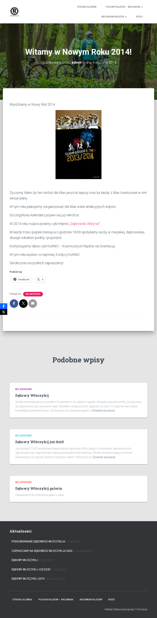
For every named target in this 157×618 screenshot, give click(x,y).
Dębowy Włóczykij (32, 395)
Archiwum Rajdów (113, 16)
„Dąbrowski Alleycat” (85, 224)
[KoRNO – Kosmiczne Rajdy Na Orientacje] (14, 11)
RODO (139, 16)
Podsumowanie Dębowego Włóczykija (38, 541)
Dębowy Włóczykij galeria (38, 488)
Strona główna (86, 7)
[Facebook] (3, 306)
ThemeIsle (141, 609)
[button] (142, 7)
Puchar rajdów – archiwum (123, 7)
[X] (3, 312)
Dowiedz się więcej (103, 410)
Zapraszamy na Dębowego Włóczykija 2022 (41, 550)
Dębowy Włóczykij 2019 (27, 578)
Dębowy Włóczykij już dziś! (39, 441)
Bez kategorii (33, 294)
